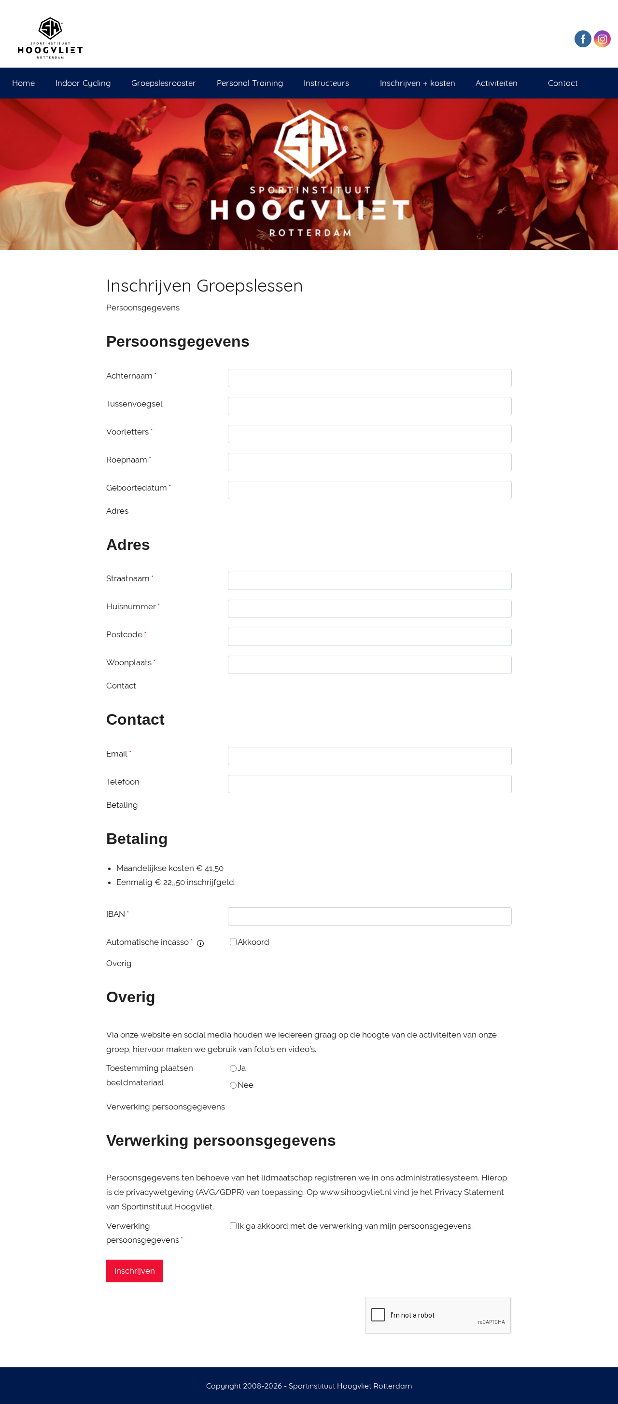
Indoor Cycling (83, 83)
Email (118, 753)
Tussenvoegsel (134, 403)
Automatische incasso (149, 942)
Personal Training (250, 83)
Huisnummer (133, 606)
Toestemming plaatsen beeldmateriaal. (149, 1075)
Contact (563, 83)
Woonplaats (130, 662)
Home (23, 83)
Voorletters (129, 431)
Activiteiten (497, 83)
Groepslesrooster (163, 83)
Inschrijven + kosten (417, 83)
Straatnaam (130, 578)
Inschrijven (134, 1271)
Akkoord (253, 942)
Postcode (126, 634)
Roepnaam (128, 459)
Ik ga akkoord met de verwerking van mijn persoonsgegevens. (355, 1226)
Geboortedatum (138, 487)
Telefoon (123, 781)
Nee (245, 1085)
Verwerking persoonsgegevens (144, 1233)
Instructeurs (326, 83)
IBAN (117, 914)
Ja (242, 1068)
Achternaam (131, 375)
